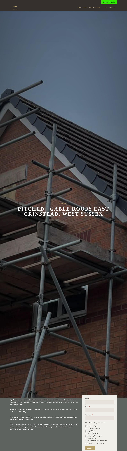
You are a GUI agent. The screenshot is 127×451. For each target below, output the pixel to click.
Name (87, 398)
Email (87, 407)
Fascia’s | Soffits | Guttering (95, 443)
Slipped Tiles (91, 431)
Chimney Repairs (92, 433)
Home (79, 7)
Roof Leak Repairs (92, 426)
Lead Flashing (91, 438)
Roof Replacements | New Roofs (97, 441)
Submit (90, 448)
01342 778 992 (109, 2)
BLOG (105, 7)
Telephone (89, 415)
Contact (112, 7)
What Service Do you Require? (95, 423)
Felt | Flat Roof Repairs (94, 428)
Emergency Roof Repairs (94, 436)
